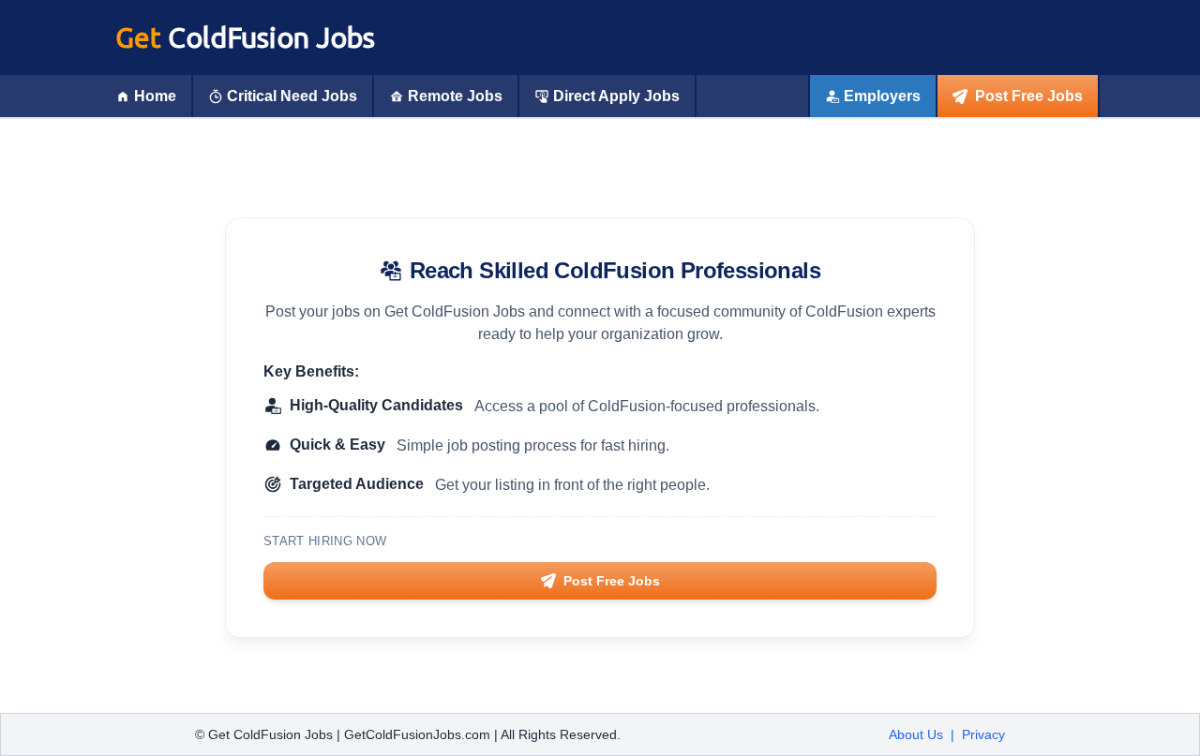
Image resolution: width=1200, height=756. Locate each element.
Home (155, 96)
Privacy (983, 734)
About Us (916, 734)
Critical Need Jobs (292, 96)
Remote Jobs (455, 96)
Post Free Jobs (1029, 96)
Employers (882, 96)
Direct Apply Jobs (616, 96)
